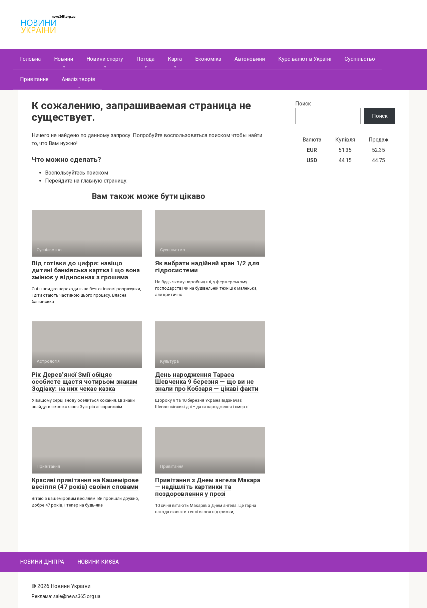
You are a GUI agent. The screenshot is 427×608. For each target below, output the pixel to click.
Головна (30, 59)
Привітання (34, 79)
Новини (63, 59)
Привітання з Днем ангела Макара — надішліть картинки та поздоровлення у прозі (207, 487)
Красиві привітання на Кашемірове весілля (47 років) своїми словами (85, 483)
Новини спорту (104, 59)
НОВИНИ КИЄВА (98, 562)
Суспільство (360, 59)
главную (91, 181)
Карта (175, 59)
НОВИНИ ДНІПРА (42, 562)
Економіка (208, 59)
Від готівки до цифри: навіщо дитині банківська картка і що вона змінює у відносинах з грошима (86, 270)
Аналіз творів (78, 79)
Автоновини (250, 59)
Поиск (303, 103)
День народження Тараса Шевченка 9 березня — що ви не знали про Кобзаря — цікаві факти (207, 381)
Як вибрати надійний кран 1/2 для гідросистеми (207, 266)
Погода (145, 59)
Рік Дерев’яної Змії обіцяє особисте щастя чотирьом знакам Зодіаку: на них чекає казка (84, 381)
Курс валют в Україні (304, 59)
